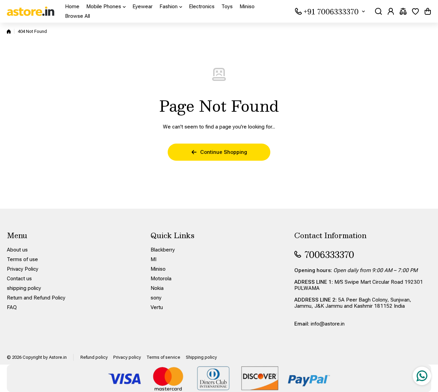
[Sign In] (390, 11)
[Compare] (403, 11)
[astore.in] (31, 11)
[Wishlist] (415, 11)
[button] (427, 11)
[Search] (378, 11)
